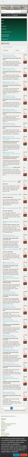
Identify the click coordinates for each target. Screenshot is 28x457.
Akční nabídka (4, 436)
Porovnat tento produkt (24, 67)
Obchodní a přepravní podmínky (8, 423)
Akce (2, 23)
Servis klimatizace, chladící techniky (5, 35)
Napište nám (4, 426)
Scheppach (3, 26)
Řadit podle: (5, 50)
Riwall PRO (3, 29)
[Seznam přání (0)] (22, 1)
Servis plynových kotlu (6, 31)
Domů (2, 20)
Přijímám (16, 455)
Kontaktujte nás (4, 39)
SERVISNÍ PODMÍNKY (6, 425)
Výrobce (8, 15)
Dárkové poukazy (5, 433)
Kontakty (3, 422)
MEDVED (16, 15)
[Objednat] (25, 1)
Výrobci (2, 431)
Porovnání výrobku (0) (8, 46)
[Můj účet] (20, 1)
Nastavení (23, 455)
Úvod (2, 420)
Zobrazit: (17, 50)
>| (23, 408)
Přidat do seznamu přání (24, 65)
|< (4, 408)
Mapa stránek (4, 428)
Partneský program (5, 434)
